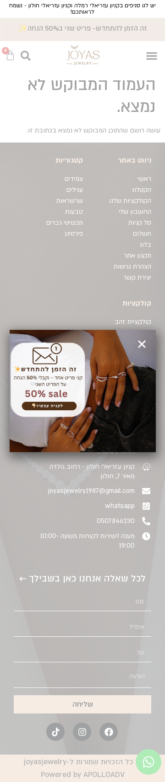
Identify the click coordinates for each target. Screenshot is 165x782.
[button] (142, 344)
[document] (82, 391)
